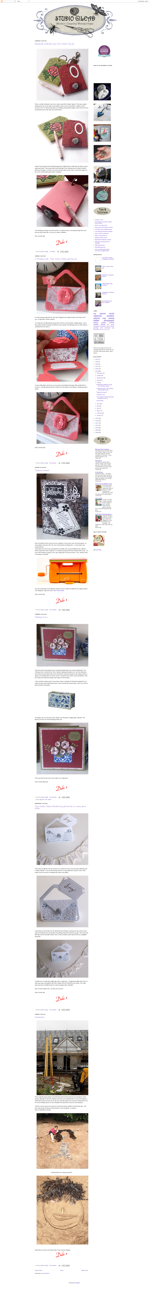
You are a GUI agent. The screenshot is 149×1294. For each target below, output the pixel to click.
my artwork (99, 314)
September (100, 378)
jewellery (110, 316)
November (100, 373)
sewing (111, 318)
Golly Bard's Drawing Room (103, 514)
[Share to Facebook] (66, 252)
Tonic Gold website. (59, 590)
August (99, 380)
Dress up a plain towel (101, 225)
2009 (96, 430)
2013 (96, 420)
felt (108, 324)
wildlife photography (103, 320)
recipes (103, 322)
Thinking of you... (41, 617)
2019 (96, 361)
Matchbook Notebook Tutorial (103, 239)
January (99, 415)
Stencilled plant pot (100, 247)
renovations (103, 326)
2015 (96, 371)
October (99, 375)
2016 (96, 368)
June (98, 403)
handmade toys (109, 328)
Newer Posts (38, 1270)
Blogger (78, 1282)
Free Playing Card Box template (103, 231)
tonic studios (48, 799)
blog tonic (41, 799)
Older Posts (84, 1270)
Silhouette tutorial (100, 245)
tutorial (103, 324)
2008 (96, 432)
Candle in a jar (99, 219)
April (98, 408)
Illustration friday (103, 329)
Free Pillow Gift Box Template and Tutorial (108, 258)
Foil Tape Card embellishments (103, 229)
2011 (96, 425)
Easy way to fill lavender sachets (104, 227)
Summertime (39, 1017)
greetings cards (98, 328)
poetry (112, 324)
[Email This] (61, 252)
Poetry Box (98, 460)
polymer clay (99, 318)
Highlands (97, 316)
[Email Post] (58, 251)
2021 (96, 359)
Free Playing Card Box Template (107, 301)
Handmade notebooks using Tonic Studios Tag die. (54, 44)
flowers (95, 322)
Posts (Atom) (45, 1273)
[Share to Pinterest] (67, 252)
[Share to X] (64, 252)
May (98, 406)
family (111, 314)
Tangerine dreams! (42, 470)
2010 (96, 427)
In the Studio (99, 472)
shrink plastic (110, 326)
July (98, 382)
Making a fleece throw (101, 237)
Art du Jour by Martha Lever (103, 483)
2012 (96, 423)
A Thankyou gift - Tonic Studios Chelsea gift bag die (56, 259)
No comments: (53, 463)
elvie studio (98, 498)
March (99, 410)
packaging (96, 326)
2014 (96, 418)
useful (108, 329)
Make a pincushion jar (101, 235)
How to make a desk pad (102, 233)
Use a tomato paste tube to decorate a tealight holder (102, 250)
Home (61, 1270)
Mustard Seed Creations (102, 449)
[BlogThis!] (63, 252)
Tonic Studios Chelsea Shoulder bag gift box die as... (105, 397)
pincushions (96, 329)
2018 (96, 364)
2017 (96, 366)
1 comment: (52, 251)
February (99, 413)
